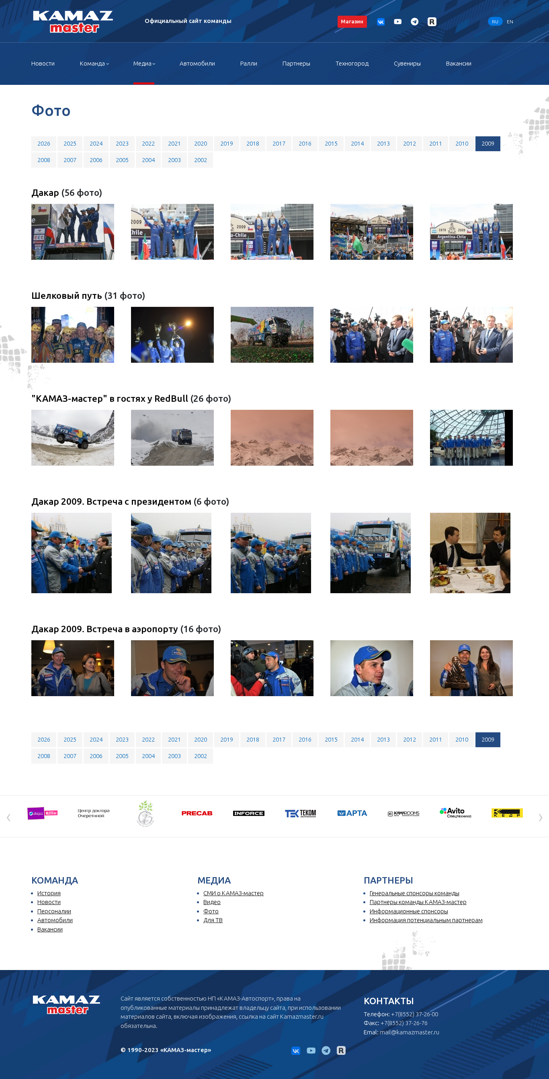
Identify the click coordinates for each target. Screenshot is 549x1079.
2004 (148, 159)
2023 (122, 143)
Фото (211, 911)
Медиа (142, 63)
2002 (200, 159)
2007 (70, 159)
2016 (305, 143)
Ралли (248, 63)
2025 (70, 143)
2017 (278, 143)
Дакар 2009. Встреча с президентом (112, 501)
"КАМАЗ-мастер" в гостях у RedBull (110, 398)
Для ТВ (213, 920)
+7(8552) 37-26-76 (404, 1022)
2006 (96, 159)
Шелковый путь (67, 295)
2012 (409, 143)
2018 (252, 143)
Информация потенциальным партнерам (426, 920)
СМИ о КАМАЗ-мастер (233, 893)
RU (495, 21)
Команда (92, 63)
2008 (43, 159)
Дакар (46, 192)
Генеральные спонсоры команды (414, 893)
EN (510, 21)
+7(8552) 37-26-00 (414, 1014)
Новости (43, 63)
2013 (383, 143)
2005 (122, 159)
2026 (43, 143)
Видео (212, 901)
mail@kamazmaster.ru (409, 1032)
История (49, 893)
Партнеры (296, 63)
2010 (461, 143)
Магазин (352, 21)
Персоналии (54, 911)
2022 (148, 143)
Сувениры (407, 63)
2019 (226, 143)
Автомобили (197, 63)
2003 (174, 159)
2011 (435, 143)
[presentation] (8, 816)
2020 (200, 143)
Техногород (352, 63)
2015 (331, 143)
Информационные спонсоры (409, 911)
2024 (96, 143)
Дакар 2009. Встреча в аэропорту (105, 629)
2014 (357, 143)
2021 (174, 143)
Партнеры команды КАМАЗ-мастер (418, 901)
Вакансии (458, 63)
